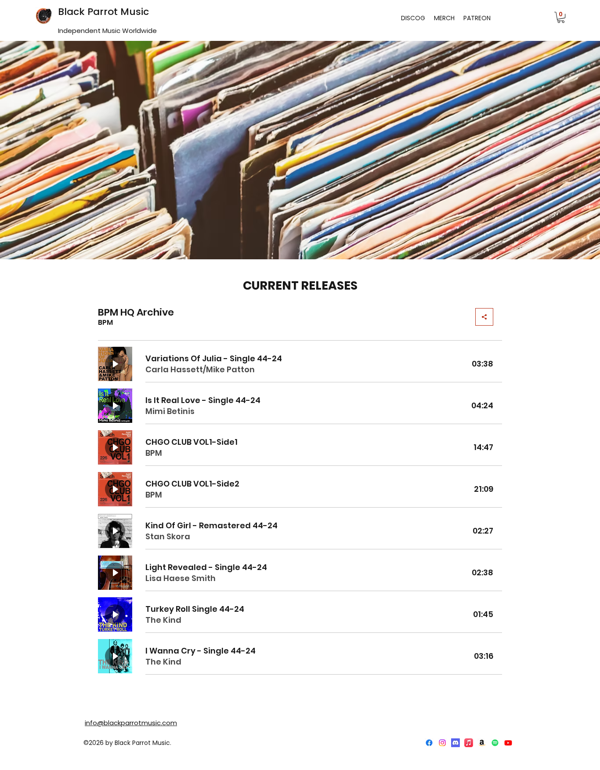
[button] (560, 17)
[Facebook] (429, 742)
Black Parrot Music (103, 11)
